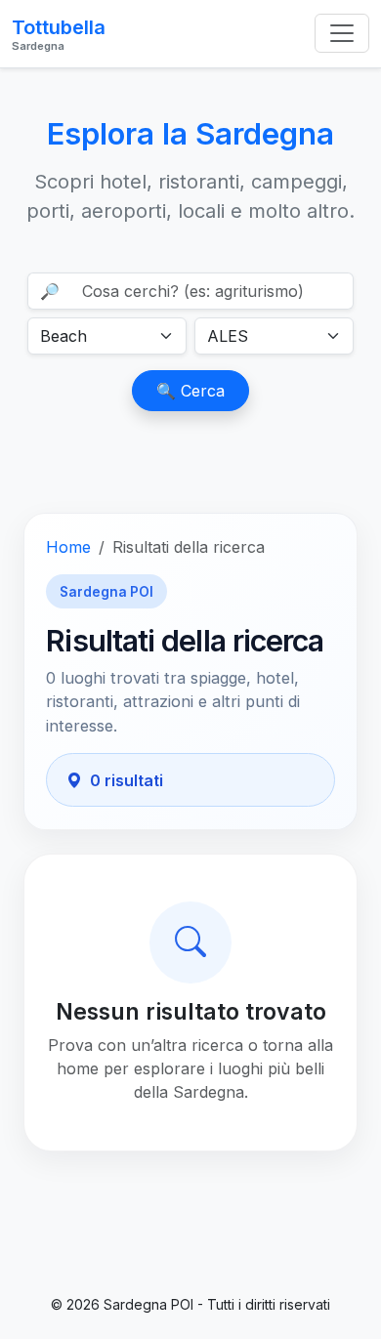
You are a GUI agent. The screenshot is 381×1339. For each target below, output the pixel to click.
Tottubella (59, 34)
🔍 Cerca (190, 390)
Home (68, 547)
